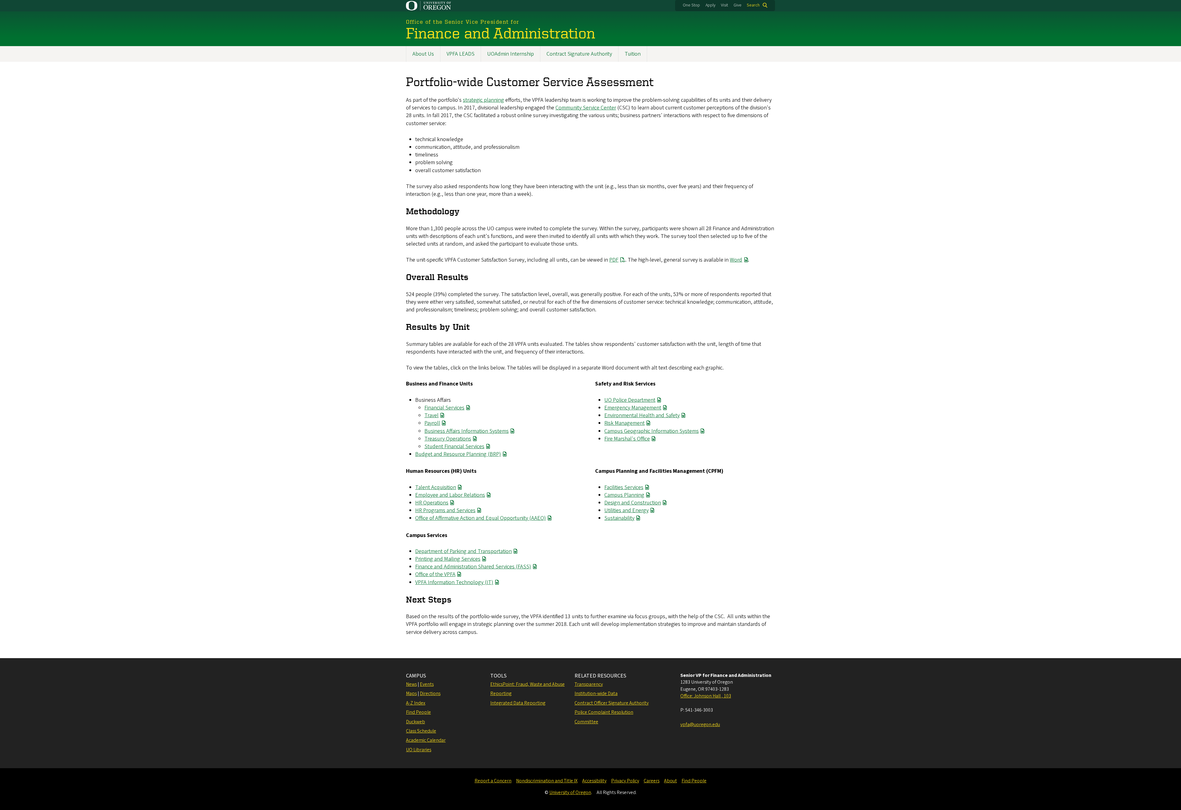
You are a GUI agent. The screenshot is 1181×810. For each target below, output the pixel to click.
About (670, 780)
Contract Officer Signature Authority (612, 703)
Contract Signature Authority (579, 54)
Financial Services (444, 408)
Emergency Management (632, 408)
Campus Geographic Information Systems (651, 431)
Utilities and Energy (626, 510)
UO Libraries (418, 749)
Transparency (589, 684)
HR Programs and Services (445, 510)
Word (736, 260)
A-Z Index (415, 703)
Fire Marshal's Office (627, 439)
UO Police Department (629, 400)
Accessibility (594, 780)
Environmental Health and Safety (642, 415)
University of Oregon (570, 792)
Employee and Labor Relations (450, 495)
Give (738, 5)
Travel (431, 415)
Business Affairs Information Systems (466, 431)
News (411, 684)
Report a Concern (493, 780)
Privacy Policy (625, 780)
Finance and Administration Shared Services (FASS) (473, 567)
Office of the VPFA (435, 574)
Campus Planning (624, 495)
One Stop (691, 5)
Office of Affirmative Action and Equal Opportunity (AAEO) (480, 518)
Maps (411, 693)
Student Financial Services (454, 446)
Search (753, 5)
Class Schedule (421, 731)
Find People (418, 712)
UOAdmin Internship (510, 54)
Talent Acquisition (435, 487)
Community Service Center (585, 108)
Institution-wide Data (596, 693)
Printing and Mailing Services (447, 559)
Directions (430, 693)
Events (427, 684)
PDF (613, 260)
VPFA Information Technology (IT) (454, 582)
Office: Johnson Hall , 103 (705, 696)
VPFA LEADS (461, 54)
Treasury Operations (447, 439)
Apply (710, 5)
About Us (423, 54)
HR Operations (431, 503)
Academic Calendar (426, 740)
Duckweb (415, 721)
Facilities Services (623, 487)
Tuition (633, 54)
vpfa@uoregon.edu (700, 724)
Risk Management (624, 423)
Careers (651, 780)
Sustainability (619, 518)
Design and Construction (632, 503)
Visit (724, 5)
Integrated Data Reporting (517, 703)
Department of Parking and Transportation (463, 551)
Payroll (432, 423)
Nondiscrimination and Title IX (547, 780)
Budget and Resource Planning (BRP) (458, 454)
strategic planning (483, 100)
